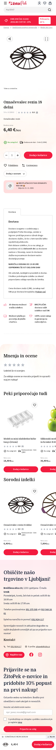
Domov (6, 27)
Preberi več (40, 291)
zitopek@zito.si (43, 646)
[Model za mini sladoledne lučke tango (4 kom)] (21, 418)
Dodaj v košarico (43, 744)
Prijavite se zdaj (28, 729)
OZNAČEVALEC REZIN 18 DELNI (18, 525)
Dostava (12, 212)
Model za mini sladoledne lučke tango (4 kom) (20, 440)
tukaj (20, 722)
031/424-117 (37, 619)
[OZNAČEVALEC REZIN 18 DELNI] (21, 505)
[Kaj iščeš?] (49, 10)
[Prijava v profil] (39, 3)
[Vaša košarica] (50, 3)
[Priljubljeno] (34, 405)
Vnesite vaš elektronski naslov (17, 707)
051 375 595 (31, 609)
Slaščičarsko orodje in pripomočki (24, 27)
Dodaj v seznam (13, 173)
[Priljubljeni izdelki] (44, 3)
